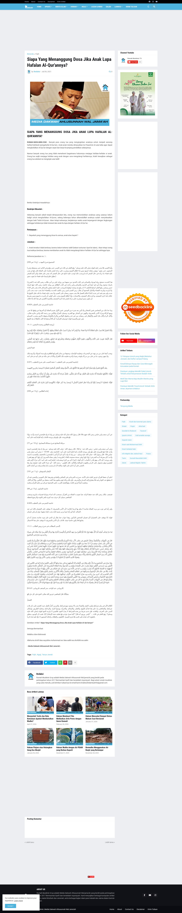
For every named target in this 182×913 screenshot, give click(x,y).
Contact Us (41, 2)
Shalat (124, 426)
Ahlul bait (142, 426)
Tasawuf (143, 431)
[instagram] (153, 1)
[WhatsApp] (60, 663)
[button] (148, 6)
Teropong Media (126, 406)
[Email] (70, 663)
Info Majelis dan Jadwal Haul (132, 454)
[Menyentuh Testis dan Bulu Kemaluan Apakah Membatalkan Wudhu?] (40, 705)
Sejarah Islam (127, 440)
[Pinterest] (65, 663)
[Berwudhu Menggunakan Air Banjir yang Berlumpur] (99, 736)
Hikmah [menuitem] (74, 7)
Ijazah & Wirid (126, 435)
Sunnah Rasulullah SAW (138, 458)
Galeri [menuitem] (108, 7)
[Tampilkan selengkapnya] (75, 663)
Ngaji (39, 654)
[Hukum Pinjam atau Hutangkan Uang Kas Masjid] (40, 736)
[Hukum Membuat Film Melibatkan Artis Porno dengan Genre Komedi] (69, 705)
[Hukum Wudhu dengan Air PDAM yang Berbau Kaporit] (69, 736)
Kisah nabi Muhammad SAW (132, 444)
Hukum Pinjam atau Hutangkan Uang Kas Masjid (39, 748)
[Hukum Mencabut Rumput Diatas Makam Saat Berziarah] (99, 705)
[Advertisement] (91, 30)
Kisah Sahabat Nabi (129, 449)
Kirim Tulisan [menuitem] (131, 7)
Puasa (148, 454)
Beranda (30, 54)
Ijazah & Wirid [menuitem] (96, 7)
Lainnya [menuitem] (118, 7)
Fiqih (37, 54)
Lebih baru (30, 842)
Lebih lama (109, 842)
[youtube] (156, 1)
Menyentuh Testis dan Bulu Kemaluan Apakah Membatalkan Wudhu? (40, 718)
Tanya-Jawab (47, 654)
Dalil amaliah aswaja (142, 435)
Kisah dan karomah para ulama (140, 422)
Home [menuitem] (39, 7)
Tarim (124, 458)
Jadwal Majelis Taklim (138, 463)
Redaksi (40, 674)
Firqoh (132, 426)
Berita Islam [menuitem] (60, 7)
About (33, 2)
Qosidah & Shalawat (129, 431)
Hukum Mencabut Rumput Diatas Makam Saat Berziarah (99, 717)
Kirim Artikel (61, 2)
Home (27, 2)
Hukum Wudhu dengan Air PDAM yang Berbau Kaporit (69, 748)
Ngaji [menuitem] (84, 7)
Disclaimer (51, 2)
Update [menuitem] (48, 7)
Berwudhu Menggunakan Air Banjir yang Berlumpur (97, 748)
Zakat (124, 463)
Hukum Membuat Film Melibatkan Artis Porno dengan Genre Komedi (68, 718)
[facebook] (149, 1)
